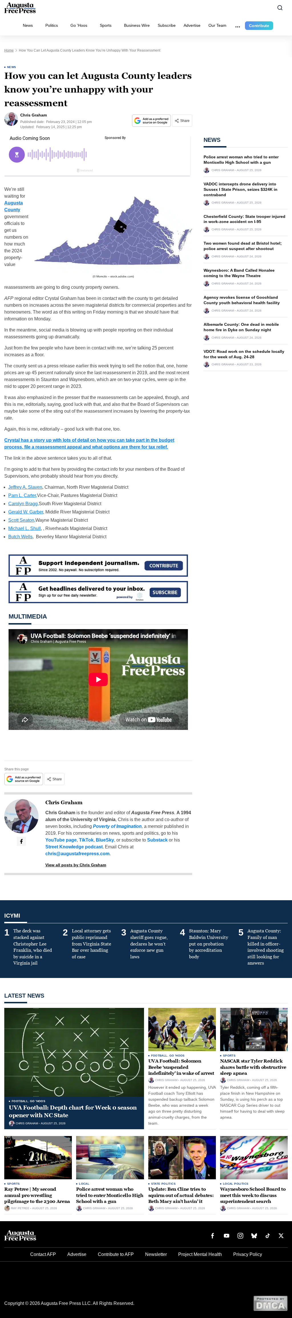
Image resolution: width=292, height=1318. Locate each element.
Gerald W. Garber (25, 511)
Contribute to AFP (116, 1254)
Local (84, 1183)
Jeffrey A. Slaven (25, 487)
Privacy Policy (247, 1254)
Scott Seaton (21, 520)
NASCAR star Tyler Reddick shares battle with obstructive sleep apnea (253, 1067)
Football (20, 1101)
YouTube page (61, 840)
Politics (51, 25)
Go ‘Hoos (78, 25)
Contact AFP (43, 1254)
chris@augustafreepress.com (77, 853)
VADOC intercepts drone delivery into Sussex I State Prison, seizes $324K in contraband (240, 189)
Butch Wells (20, 536)
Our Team (217, 25)
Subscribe (167, 25)
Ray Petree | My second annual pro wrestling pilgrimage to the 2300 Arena (37, 1195)
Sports (105, 25)
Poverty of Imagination (117, 826)
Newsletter (156, 1254)
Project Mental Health (200, 1254)
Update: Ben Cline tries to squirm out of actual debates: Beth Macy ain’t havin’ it (181, 1195)
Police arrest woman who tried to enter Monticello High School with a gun (109, 1195)
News (28, 25)
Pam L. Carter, (22, 495)
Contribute (259, 25)
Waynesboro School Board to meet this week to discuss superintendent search (253, 1195)
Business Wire (137, 25)
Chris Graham (63, 802)
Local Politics (236, 1183)
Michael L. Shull (24, 528)
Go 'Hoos (37, 1101)
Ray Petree (20, 1208)
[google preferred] (152, 120)
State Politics (163, 1183)
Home (9, 50)
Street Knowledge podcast (74, 846)
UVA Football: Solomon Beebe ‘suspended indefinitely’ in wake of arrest (181, 1067)
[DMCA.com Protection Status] (270, 1303)
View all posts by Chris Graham (75, 865)
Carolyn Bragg (23, 503)
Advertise (192, 25)
